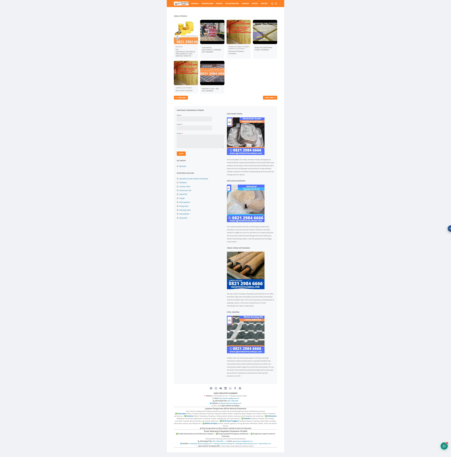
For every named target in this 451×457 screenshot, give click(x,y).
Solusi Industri (232, 3)
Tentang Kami (207, 3)
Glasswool (183, 218)
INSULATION (184, 214)
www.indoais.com (265, 443)
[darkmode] (272, 3)
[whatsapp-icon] (230, 388)
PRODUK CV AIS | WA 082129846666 (210, 89)
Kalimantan (271, 416)
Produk (219, 3)
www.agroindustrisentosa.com (246, 443)
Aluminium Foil (185, 190)
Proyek (182, 198)
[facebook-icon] (211, 388)
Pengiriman (184, 206)
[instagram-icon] (216, 388)
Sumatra (189, 416)
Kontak (264, 3)
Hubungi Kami (185, 210)
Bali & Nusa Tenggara (230, 421)
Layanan (245, 3)
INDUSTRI (183, 194)
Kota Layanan (184, 202)
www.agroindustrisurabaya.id (224, 443)
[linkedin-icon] (225, 388)
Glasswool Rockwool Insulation (236, 52)
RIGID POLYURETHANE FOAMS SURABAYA (263, 48)
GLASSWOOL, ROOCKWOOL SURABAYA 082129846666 (211, 49)
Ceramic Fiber (184, 186)
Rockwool (183, 182)
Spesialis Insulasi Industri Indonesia (193, 179)
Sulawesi (247, 418)
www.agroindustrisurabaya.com (230, 403)
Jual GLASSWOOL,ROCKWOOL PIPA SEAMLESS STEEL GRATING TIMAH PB (185, 52)
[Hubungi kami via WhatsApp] (444, 445)
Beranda (195, 3)
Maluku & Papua (211, 423)
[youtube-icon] (220, 388)
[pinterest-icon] (240, 388)
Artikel (255, 3)
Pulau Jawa (181, 413)
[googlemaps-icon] (235, 388)
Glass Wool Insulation (184, 90)
